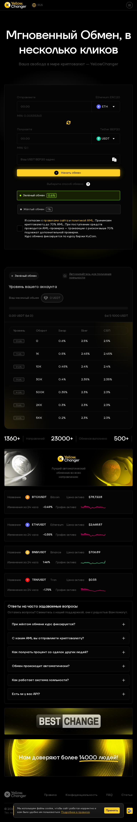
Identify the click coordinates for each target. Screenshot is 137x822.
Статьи (126, 795)
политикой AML (82, 220)
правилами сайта (56, 220)
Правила (50, 795)
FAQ (109, 795)
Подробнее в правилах (75, 812)
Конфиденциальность (81, 795)
